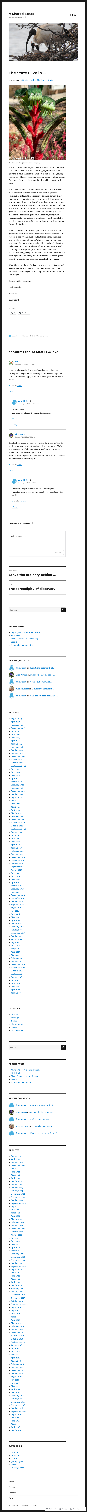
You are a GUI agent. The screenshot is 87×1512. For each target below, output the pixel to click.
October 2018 (17, 901)
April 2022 (15, 778)
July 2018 (15, 911)
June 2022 (15, 772)
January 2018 (17, 930)
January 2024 (17, 747)
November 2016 (18, 968)
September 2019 (18, 867)
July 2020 (15, 835)
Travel (11, 1498)
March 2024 (16, 744)
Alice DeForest (22, 689)
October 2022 (17, 763)
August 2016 (16, 977)
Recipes (12, 1493)
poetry (14, 1027)
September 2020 (18, 829)
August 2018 (16, 908)
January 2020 (17, 854)
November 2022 (18, 759)
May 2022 (15, 775)
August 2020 (16, 832)
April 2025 (15, 722)
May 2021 (15, 807)
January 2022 (17, 788)
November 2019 (18, 860)
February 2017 (17, 958)
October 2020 (17, 826)
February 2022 (17, 785)
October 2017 (17, 936)
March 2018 (16, 923)
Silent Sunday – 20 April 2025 (24, 639)
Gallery (12, 1487)
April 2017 (15, 952)
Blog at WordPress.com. (30, 1505)
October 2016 (17, 971)
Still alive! (15, 635)
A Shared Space (22, 14)
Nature (14, 1021)
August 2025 (16, 719)
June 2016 (15, 983)
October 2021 (17, 794)
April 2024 (15, 741)
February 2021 (17, 816)
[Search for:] (35, 610)
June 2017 (15, 945)
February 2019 (17, 889)
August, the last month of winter (25, 632)
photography (17, 1024)
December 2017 (18, 933)
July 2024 (15, 731)
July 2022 (15, 769)
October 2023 (17, 750)
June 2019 (15, 876)
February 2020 (17, 851)
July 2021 (15, 800)
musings (15, 1018)
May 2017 (15, 949)
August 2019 (16, 870)
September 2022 (18, 766)
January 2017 (16, 961)
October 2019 (17, 863)
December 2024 (18, 728)
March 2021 (16, 813)
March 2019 (16, 886)
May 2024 (15, 737)
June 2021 (15, 804)
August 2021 (16, 797)
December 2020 (18, 819)
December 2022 (18, 756)
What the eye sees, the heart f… (44, 696)
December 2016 (18, 964)
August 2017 (16, 939)
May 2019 (15, 879)
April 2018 (15, 920)
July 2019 (15, 873)
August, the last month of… (42, 668)
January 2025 (17, 725)
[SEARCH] (63, 610)
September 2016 (18, 974)
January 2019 (17, 892)
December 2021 (18, 791)
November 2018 (18, 898)
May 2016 (15, 986)
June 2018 (15, 914)
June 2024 (15, 734)
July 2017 (15, 942)
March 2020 (16, 848)
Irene (17, 361)
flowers (14, 1014)
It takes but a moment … (22, 645)
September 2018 (18, 904)
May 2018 (15, 917)
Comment (57, 552)
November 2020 (18, 823)
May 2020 (15, 841)
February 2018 (17, 927)
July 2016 (15, 980)
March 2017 (16, 955)
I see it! (14, 642)
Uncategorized (42, 336)
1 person (19, 385)
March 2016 (16, 993)
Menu (73, 15)
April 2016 (15, 990)
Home (11, 1482)
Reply (12, 391)
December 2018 (18, 895)
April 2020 (15, 845)
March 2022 (16, 782)
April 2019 (15, 882)
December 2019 (18, 857)
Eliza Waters (20, 434)
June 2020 (15, 838)
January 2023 (17, 753)
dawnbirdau (16, 336)
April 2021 (15, 810)
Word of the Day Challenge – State (37, 80)
